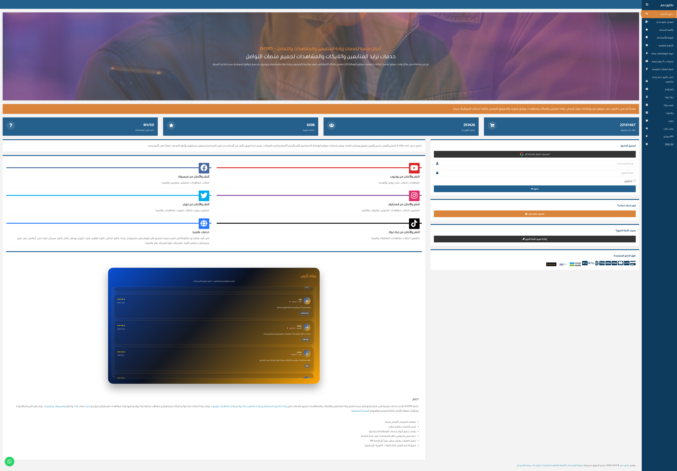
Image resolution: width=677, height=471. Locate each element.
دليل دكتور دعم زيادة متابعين (662, 79)
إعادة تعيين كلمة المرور (536, 239)
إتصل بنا (536, 465)
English (669, 144)
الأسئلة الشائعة (666, 45)
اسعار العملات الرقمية (662, 69)
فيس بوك (668, 105)
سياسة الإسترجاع (524, 465)
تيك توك (669, 97)
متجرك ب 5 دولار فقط (662, 61)
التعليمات (546, 465)
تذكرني (628, 181)
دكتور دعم (666, 5)
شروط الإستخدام (575, 465)
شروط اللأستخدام (665, 37)
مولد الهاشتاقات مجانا (662, 53)
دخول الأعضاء (666, 14)
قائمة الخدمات (666, 30)
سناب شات (668, 129)
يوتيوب (669, 113)
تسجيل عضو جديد (664, 22)
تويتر (671, 121)
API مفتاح (668, 136)
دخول (536, 189)
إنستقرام (669, 89)
